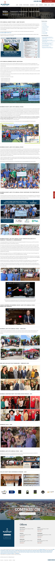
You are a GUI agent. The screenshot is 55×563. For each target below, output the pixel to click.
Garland (37, 550)
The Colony (8, 553)
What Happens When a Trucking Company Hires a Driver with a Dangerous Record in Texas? (48, 41)
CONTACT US (7, 537)
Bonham (3, 550)
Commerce (13, 550)
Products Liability (44, 32)
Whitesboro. (18, 553)
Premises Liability (44, 33)
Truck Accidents (44, 25)
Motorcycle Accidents (45, 26)
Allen (53, 549)
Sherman (4, 553)
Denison (21, 550)
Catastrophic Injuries (45, 27)
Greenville (44, 550)
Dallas (19, 550)
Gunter (47, 550)
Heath (50, 550)
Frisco (31, 550)
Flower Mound (27, 550)
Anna (1, 550)
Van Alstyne (12, 553)
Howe (52, 550)
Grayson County (42, 549)
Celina (10, 550)
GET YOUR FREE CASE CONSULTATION (27, 513)
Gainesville (34, 550)
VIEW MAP (22, 531)
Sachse (1, 553)
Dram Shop (44, 31)
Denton (24, 550)
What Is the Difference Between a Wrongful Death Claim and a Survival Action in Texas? (47, 38)
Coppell (16, 550)
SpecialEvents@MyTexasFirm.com (5, 32)
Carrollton (7, 550)
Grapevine (40, 550)
